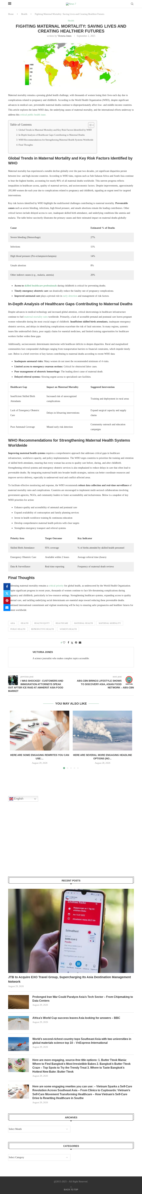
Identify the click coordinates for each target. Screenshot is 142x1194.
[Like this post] (64, 642)
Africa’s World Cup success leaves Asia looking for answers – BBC (76, 1017)
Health (24, 14)
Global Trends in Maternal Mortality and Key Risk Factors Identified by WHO (55, 130)
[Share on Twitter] (6, 593)
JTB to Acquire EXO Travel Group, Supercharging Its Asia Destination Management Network (69, 979)
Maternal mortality (110, 623)
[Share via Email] (6, 607)
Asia (12, 623)
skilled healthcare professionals (40, 285)
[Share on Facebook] (6, 586)
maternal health (83, 623)
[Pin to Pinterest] (6, 600)
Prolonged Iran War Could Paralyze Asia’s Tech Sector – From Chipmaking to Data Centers (82, 998)
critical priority (56, 585)
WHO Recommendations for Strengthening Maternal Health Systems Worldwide (56, 140)
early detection (70, 296)
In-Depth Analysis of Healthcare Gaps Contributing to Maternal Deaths (52, 135)
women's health (68, 629)
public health (17, 629)
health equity (42, 623)
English (18, 798)
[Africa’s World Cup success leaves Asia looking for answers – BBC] (18, 1023)
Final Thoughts (26, 145)
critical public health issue (33, 114)
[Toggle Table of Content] (89, 125)
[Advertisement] (34, 843)
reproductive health (42, 629)
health (24, 623)
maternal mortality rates (36, 317)
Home (11, 14)
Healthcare (62, 623)
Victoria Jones (64, 36)
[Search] (132, 4)
